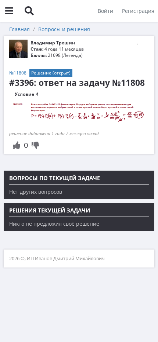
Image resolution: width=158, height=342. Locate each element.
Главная (19, 29)
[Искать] (29, 11)
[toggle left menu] (9, 11)
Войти (105, 10)
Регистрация (138, 10)
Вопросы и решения (64, 29)
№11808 (17, 73)
